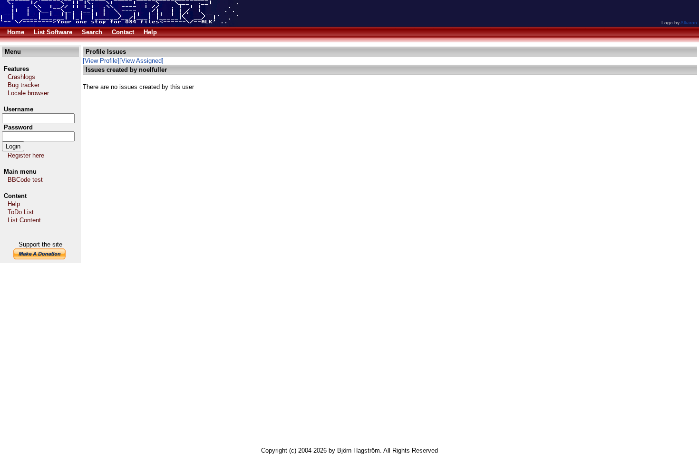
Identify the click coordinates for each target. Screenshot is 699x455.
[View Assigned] (141, 60)
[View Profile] (101, 60)
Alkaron (688, 22)
